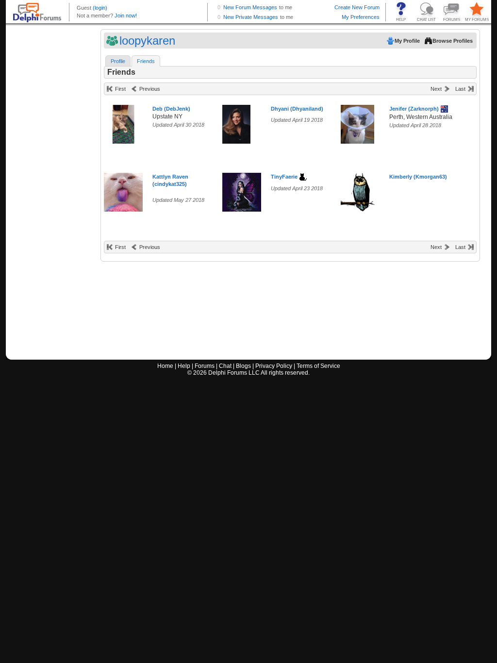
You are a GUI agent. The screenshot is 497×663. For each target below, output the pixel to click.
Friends (146, 61)
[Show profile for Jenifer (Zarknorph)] (357, 122)
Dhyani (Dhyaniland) (297, 109)
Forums (205, 366)
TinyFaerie (284, 177)
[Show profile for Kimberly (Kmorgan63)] (360, 190)
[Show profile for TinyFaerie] (241, 190)
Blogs (243, 366)
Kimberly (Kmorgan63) (418, 177)
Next (436, 89)
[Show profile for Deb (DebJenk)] (123, 122)
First (120, 89)
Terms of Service (318, 366)
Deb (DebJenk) (171, 109)
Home (165, 366)
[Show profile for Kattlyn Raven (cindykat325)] (123, 190)
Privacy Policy (273, 366)
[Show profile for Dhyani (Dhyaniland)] (236, 122)
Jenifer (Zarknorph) (414, 109)
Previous (149, 89)
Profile (118, 61)
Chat (225, 366)
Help (184, 366)
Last (460, 89)
